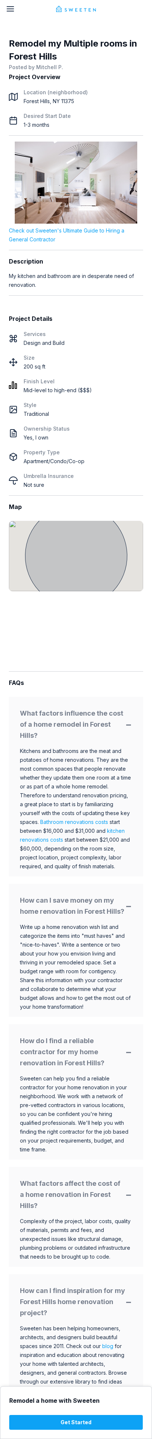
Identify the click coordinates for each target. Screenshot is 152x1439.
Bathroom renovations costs (74, 822)
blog (107, 1346)
